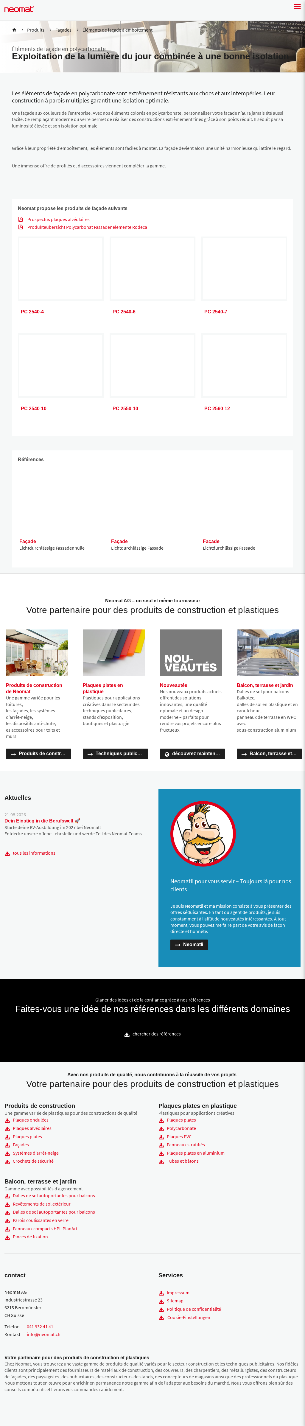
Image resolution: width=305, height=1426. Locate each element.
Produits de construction (45, 753)
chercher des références (157, 1034)
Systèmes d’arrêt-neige (36, 1153)
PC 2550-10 (125, 408)
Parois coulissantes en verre (41, 1220)
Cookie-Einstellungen (188, 1317)
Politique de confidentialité (194, 1309)
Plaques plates (27, 1136)
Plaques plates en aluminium (196, 1153)
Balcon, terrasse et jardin (276, 753)
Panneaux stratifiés (186, 1144)
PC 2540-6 (124, 311)
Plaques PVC (179, 1136)
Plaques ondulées (31, 1120)
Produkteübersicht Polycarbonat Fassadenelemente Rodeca (87, 227)
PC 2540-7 (215, 311)
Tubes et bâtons (183, 1161)
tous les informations (34, 853)
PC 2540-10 (33, 408)
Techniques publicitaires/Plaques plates (122, 753)
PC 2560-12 (217, 408)
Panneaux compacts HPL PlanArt (45, 1228)
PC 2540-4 (32, 311)
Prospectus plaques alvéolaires (58, 219)
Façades (21, 1144)
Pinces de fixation (30, 1237)
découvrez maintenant (197, 753)
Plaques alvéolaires (32, 1128)
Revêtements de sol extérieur (42, 1204)
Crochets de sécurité (33, 1161)
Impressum (178, 1293)
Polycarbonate (181, 1128)
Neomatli (193, 944)
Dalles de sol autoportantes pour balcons (54, 1195)
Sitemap (175, 1301)
